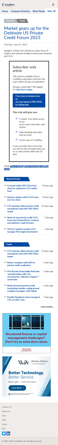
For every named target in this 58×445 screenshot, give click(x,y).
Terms (4, 424)
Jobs (4, 416)
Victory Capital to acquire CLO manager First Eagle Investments (22, 230)
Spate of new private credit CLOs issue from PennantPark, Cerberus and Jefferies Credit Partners (23, 220)
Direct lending (16, 166)
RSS (3, 429)
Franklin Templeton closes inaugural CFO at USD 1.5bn (23, 298)
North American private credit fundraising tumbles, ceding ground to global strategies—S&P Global (23, 288)
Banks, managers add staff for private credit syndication (21, 264)
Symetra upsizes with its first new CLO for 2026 (22, 198)
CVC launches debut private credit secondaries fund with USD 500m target (23, 209)
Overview (10, 21)
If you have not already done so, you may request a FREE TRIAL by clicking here (28, 100)
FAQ (4, 420)
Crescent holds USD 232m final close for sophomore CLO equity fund (22, 188)
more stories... (47, 307)
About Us (6, 411)
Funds (22, 21)
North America (31, 166)
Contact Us (6, 407)
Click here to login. (24, 90)
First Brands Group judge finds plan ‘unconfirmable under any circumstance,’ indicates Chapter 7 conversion (23, 275)
